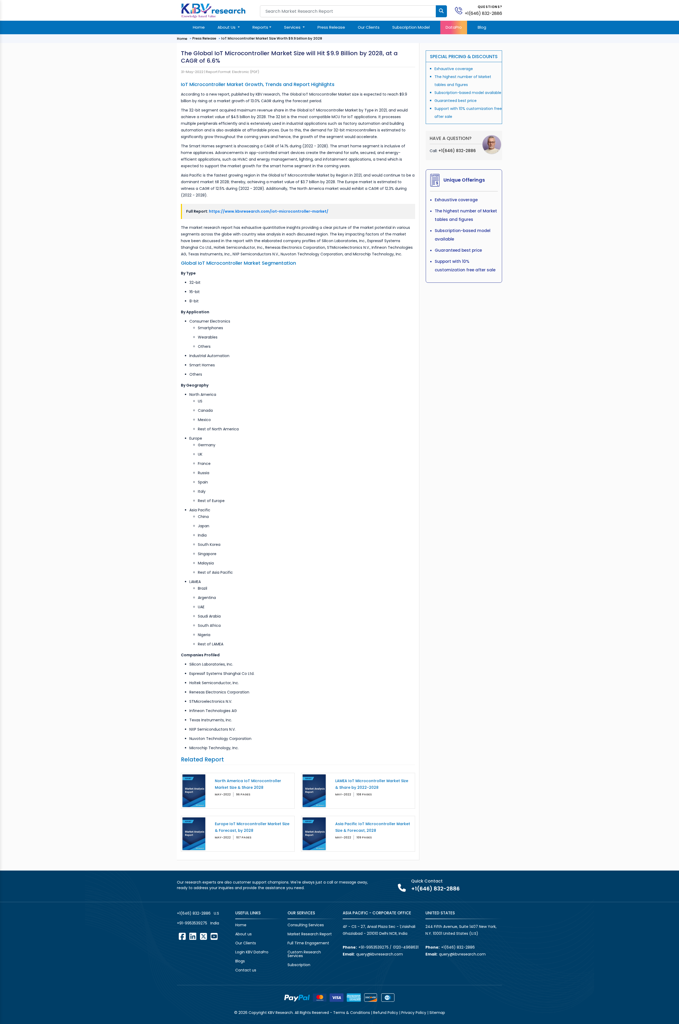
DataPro (454, 27)
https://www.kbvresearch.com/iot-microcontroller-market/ (268, 211)
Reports (260, 27)
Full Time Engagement (308, 943)
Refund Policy (385, 1012)
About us (243, 934)
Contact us (245, 970)
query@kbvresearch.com (379, 954)
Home (199, 27)
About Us (227, 27)
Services (293, 27)
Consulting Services (306, 925)
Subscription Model (411, 27)
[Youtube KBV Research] (214, 936)
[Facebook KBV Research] (182, 936)
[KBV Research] (213, 10)
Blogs (240, 961)
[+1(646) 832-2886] (461, 10)
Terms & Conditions (351, 1012)
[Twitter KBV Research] (203, 936)
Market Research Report (310, 934)
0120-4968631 (406, 947)
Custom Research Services (304, 954)
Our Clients (369, 27)
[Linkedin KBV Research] (192, 936)
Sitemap (437, 1012)
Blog (482, 27)
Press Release (331, 27)
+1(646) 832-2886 (483, 13)
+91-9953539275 (192, 923)
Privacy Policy (413, 1012)
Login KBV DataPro (251, 952)
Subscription (299, 965)
